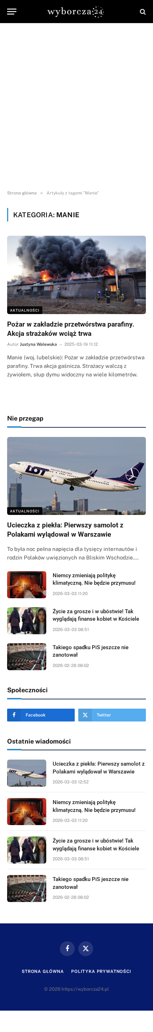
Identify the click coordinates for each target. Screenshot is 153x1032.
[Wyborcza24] (77, 11)
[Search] (142, 12)
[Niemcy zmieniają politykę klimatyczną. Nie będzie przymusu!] (26, 584)
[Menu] (11, 12)
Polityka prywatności (101, 971)
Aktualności (24, 310)
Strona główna (43, 971)
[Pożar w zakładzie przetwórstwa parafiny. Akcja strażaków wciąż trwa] (76, 275)
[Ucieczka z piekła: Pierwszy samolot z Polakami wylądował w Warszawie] (76, 476)
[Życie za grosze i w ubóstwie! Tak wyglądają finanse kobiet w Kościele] (26, 620)
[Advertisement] (76, 106)
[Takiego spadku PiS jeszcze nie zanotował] (26, 656)
